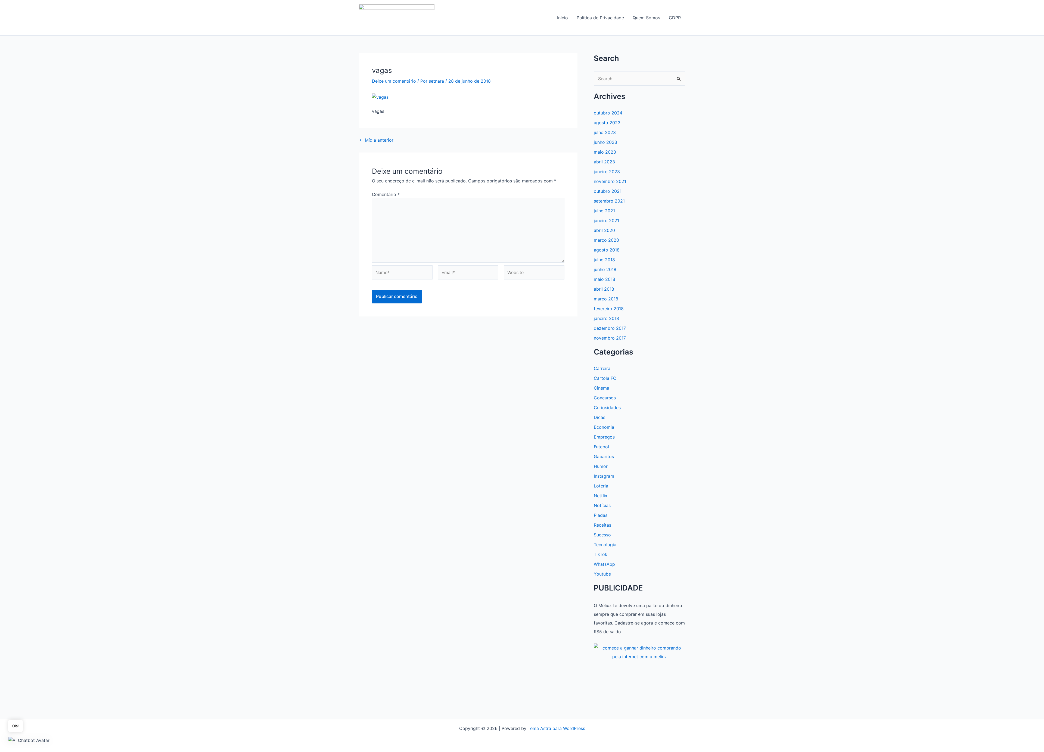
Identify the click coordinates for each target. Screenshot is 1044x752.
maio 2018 (604, 279)
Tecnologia (605, 544)
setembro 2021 (609, 201)
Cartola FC (605, 378)
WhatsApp (604, 564)
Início (562, 17)
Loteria (601, 486)
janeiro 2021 (606, 220)
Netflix (600, 495)
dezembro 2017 (610, 328)
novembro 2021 (610, 181)
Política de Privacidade (600, 17)
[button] (28, 740)
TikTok (600, 554)
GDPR (675, 17)
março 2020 (606, 240)
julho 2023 (605, 132)
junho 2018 (605, 269)
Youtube (602, 574)
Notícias (602, 505)
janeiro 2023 (607, 171)
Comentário (386, 194)
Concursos (605, 397)
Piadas (600, 515)
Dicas (599, 417)
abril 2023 (604, 161)
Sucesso (602, 534)
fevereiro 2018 (609, 308)
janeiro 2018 (606, 318)
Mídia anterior (376, 140)
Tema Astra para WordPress (556, 728)
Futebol (601, 446)
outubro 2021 (608, 191)
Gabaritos (604, 456)
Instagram (604, 476)
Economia (604, 427)
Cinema (601, 388)
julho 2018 (604, 259)
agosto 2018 (607, 250)
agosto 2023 (607, 122)
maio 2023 (605, 152)
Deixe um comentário (394, 81)
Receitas (602, 525)
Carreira (602, 368)
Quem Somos (646, 17)
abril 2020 (604, 230)
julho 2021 (604, 210)
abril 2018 (604, 289)
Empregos (604, 437)
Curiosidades (607, 407)
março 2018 (606, 299)
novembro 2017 (610, 338)
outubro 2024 (608, 113)
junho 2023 (605, 142)
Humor (601, 466)
